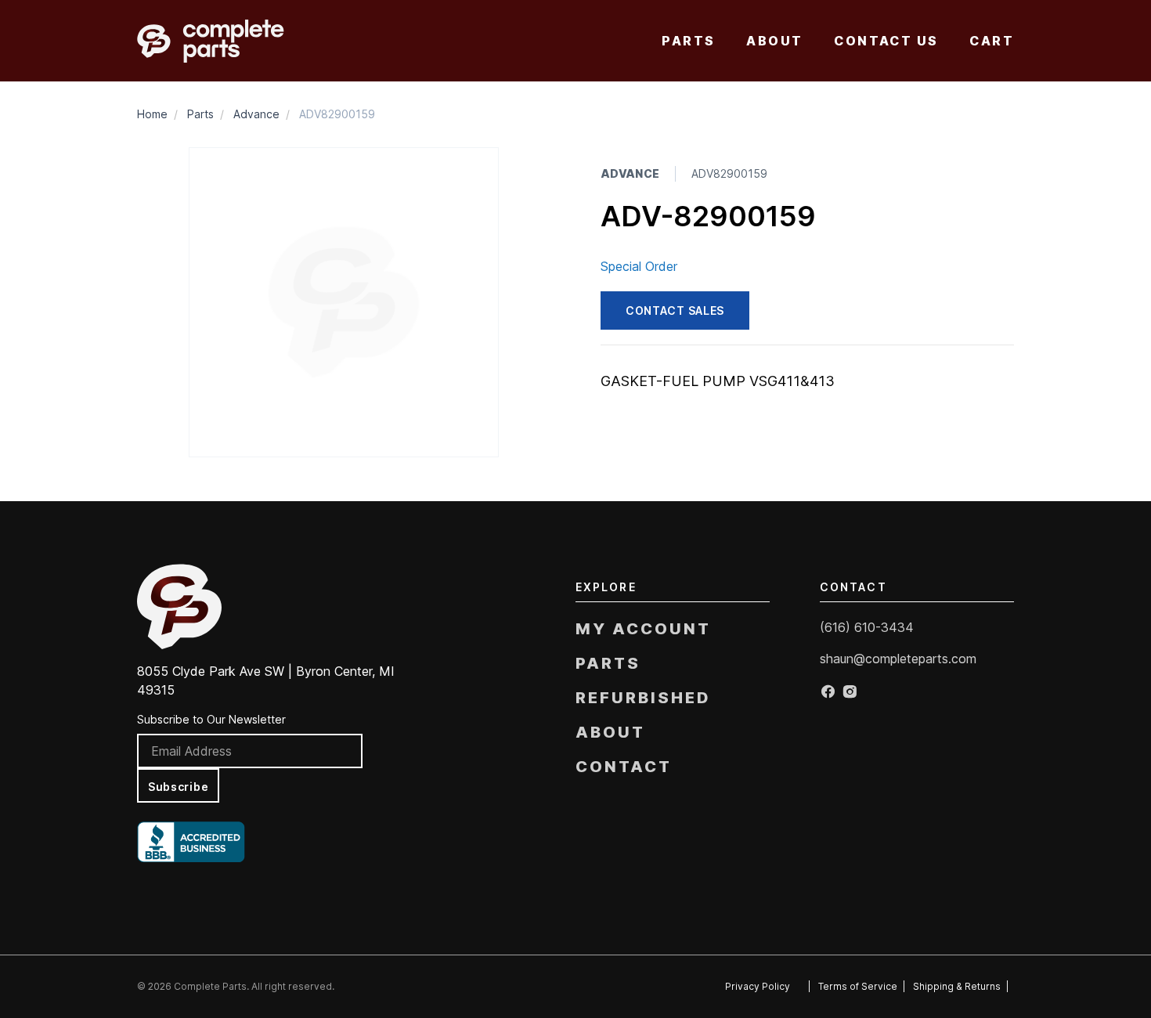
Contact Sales (675, 310)
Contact (624, 766)
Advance (256, 114)
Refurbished (643, 697)
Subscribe (178, 786)
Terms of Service (857, 986)
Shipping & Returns (957, 986)
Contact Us (886, 41)
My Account (643, 628)
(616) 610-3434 (867, 627)
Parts (688, 41)
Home (152, 114)
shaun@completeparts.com (898, 658)
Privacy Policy (757, 986)
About (774, 41)
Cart (991, 41)
